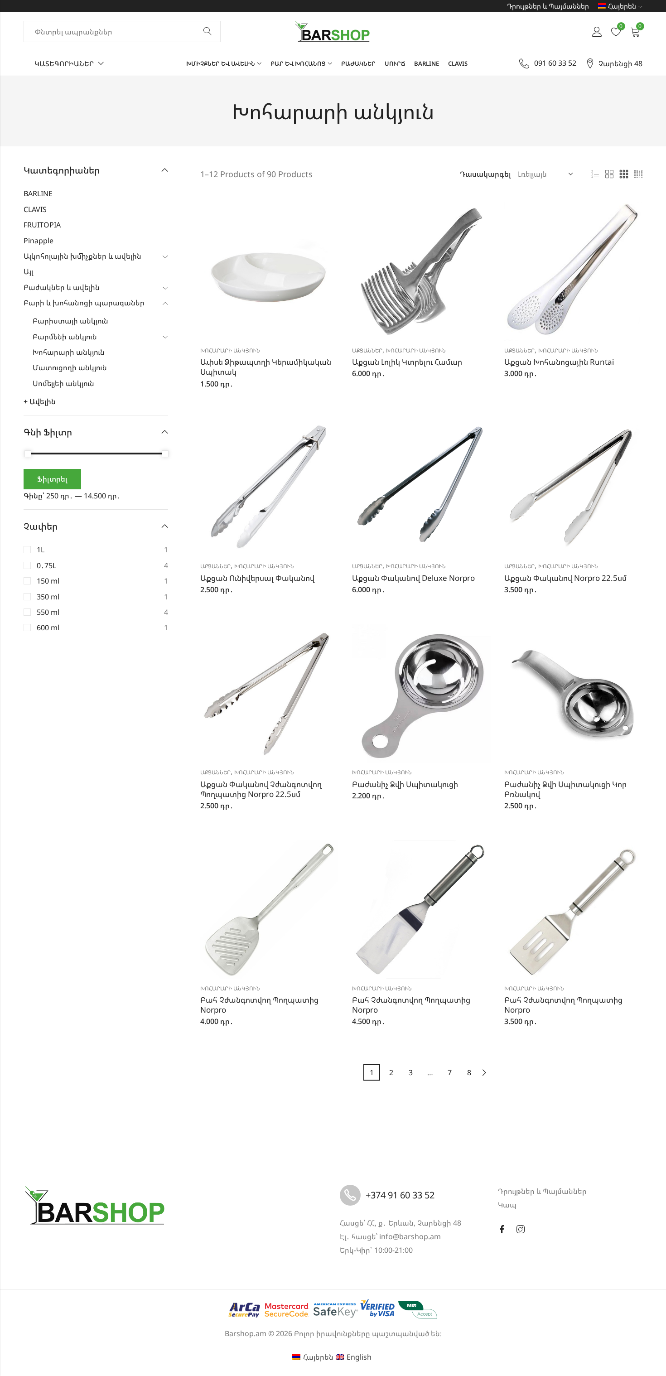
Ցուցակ (595, 174)
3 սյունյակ (624, 174)
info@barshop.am (410, 1236)
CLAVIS (35, 209)
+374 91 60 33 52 (400, 1195)
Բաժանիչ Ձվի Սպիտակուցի (405, 784)
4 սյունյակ (638, 174)
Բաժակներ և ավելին (62, 287)
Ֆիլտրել (52, 479)
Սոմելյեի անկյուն (63, 383)
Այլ (28, 271)
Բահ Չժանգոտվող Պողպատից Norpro (259, 1005)
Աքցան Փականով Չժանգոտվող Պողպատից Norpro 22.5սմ (261, 789)
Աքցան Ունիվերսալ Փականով (257, 578)
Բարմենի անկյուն (65, 337)
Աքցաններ (367, 350)
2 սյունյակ (609, 174)
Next (484, 1072)
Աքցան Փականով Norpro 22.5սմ (565, 578)
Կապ (507, 1205)
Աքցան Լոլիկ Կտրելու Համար (407, 362)
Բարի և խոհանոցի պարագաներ (84, 303)
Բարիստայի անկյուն (70, 321)
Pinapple (38, 241)
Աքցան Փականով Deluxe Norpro (413, 578)
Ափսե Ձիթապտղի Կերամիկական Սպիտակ (265, 367)
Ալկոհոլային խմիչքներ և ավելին (82, 256)
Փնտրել (207, 31)
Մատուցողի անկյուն (70, 367)
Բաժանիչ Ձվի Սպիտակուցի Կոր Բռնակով (565, 789)
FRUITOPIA (42, 225)
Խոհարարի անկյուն (230, 350)
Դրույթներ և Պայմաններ (548, 5)
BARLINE (38, 193)
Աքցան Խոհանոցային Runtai (559, 362)
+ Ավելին (40, 401)
